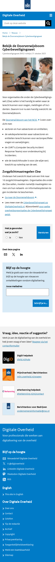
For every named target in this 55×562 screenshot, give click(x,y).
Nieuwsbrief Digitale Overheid (22, 458)
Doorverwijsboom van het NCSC (23, 120)
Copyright (10, 534)
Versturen (43, 232)
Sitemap (9, 555)
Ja (9, 237)
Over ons (9, 508)
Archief (8, 529)
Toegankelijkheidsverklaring (19, 544)
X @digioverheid (15, 463)
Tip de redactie (12, 523)
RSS (9, 479)
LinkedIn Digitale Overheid (20, 469)
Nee (20, 237)
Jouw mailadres (14, 286)
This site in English (14, 494)
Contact (9, 513)
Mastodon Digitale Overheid (21, 474)
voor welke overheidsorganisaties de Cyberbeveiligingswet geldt (28, 210)
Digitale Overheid (13, 15)
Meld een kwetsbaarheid (17, 550)
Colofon (9, 518)
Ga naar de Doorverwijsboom (21, 197)
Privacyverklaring (13, 539)
